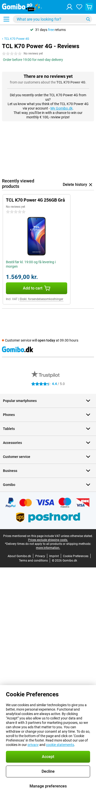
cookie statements (60, 745)
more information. (48, 548)
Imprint (54, 556)
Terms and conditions (33, 560)
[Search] (88, 19)
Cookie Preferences (75, 556)
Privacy (40, 556)
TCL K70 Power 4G (16, 39)
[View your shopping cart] (89, 7)
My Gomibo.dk (61, 108)
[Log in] (69, 7)
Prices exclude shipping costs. (48, 540)
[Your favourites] (79, 7)
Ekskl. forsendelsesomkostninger (41, 299)
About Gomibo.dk (19, 556)
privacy (33, 745)
